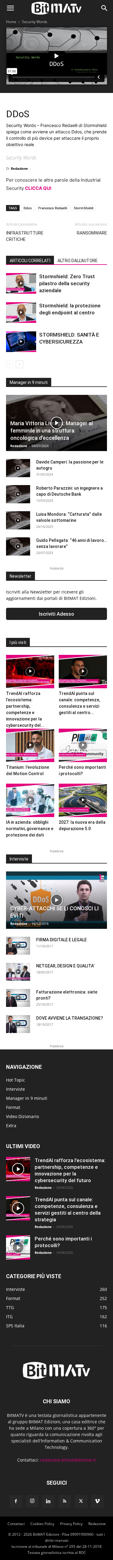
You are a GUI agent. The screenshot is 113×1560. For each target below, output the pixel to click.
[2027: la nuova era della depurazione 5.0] (83, 800)
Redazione (19, 168)
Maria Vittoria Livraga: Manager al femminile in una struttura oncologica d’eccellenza (51, 430)
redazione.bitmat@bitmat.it (68, 1460)
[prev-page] (10, 364)
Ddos (28, 208)
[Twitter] (81, 1501)
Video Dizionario (22, 1116)
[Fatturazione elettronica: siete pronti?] (18, 998)
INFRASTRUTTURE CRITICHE (24, 236)
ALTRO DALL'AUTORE (78, 260)
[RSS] (65, 1501)
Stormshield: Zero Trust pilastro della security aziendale (67, 283)
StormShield (83, 208)
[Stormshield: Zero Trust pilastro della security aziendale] (21, 283)
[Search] (104, 8)
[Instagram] (32, 1501)
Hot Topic (15, 1080)
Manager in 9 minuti (26, 1098)
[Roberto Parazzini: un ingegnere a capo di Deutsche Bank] (18, 494)
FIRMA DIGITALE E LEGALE (61, 939)
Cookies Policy (42, 1523)
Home (11, 21)
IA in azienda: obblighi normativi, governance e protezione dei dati (29, 828)
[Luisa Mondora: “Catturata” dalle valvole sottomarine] (18, 520)
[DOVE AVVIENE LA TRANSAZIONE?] (18, 1024)
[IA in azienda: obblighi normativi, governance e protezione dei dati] (30, 800)
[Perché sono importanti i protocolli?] (83, 745)
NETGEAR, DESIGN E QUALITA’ (65, 965)
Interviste (15, 1089)
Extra (11, 1125)
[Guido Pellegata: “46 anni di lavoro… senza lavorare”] (18, 546)
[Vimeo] (97, 1501)
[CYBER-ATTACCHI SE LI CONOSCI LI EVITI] (56, 900)
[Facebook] (16, 1501)
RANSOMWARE (92, 233)
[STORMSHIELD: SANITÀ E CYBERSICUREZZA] (21, 341)
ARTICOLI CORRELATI (30, 260)
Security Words (34, 21)
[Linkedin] (48, 1501)
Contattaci (16, 1523)
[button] (10, 8)
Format (13, 1107)
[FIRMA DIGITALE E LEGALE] (18, 946)
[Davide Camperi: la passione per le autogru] (18, 468)
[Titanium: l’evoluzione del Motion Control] (30, 745)
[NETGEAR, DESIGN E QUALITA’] (18, 972)
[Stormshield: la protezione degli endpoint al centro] (21, 312)
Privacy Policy (71, 1523)
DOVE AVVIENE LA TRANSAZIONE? (69, 1018)
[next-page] (19, 364)
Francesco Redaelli (52, 208)
